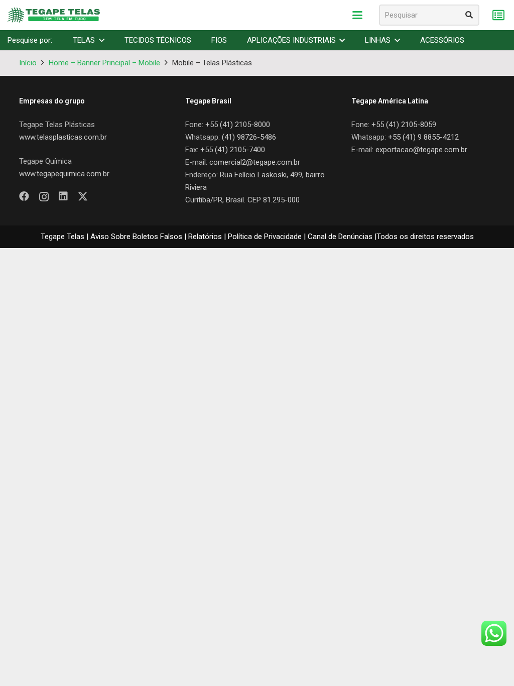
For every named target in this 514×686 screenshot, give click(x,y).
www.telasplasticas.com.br (63, 137)
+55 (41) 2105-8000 (237, 124)
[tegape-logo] (54, 15)
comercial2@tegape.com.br (254, 162)
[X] (83, 196)
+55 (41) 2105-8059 (403, 124)
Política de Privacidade (265, 236)
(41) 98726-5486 (249, 137)
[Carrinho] (498, 15)
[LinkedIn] (63, 196)
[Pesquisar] (468, 15)
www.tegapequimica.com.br (64, 173)
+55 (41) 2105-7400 (232, 149)
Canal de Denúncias (340, 236)
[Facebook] (24, 196)
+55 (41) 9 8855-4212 (423, 137)
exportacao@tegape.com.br (421, 149)
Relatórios (205, 236)
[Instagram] (44, 196)
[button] (357, 15)
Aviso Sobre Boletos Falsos (136, 236)
